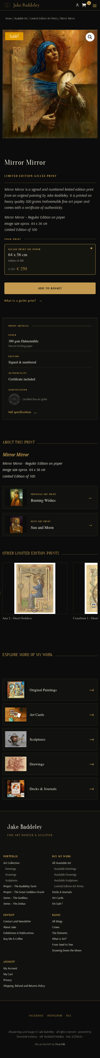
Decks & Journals (62, 892)
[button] (90, 37)
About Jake (9, 927)
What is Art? (59, 938)
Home (8, 18)
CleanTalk (60, 1044)
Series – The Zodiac (14, 903)
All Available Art (61, 863)
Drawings (10, 874)
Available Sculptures (66, 880)
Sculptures (11, 880)
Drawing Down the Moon (66, 950)
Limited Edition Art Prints (44, 18)
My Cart (8, 974)
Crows (55, 927)
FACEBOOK (36, 1015)
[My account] (77, 5)
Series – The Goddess (15, 898)
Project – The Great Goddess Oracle (23, 892)
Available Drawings (65, 874)
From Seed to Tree (62, 944)
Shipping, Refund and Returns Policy (24, 985)
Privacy (7, 980)
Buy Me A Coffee (13, 938)
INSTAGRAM (55, 1015)
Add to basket (50, 288)
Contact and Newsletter (17, 921)
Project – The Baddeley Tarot (19, 886)
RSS (68, 1015)
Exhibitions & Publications (18, 933)
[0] (85, 5)
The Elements (59, 933)
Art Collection (11, 863)
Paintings (10, 868)
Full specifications (22, 412)
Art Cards (57, 898)
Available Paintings (65, 868)
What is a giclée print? (23, 300)
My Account (10, 968)
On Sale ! (57, 903)
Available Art (21, 18)
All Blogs (57, 921)
